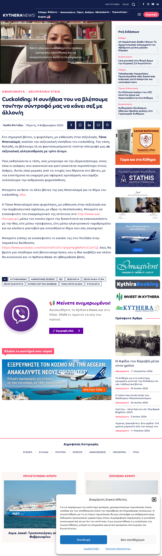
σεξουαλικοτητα (13, 284)
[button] (154, 500)
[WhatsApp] (80, 125)
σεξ (61, 279)
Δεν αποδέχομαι (132, 539)
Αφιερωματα (13, 91)
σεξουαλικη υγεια (94, 279)
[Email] (98, 125)
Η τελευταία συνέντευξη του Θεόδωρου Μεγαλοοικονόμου (133, 397)
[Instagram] (148, 4)
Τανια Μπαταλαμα (72, 284)
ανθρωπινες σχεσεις (43, 279)
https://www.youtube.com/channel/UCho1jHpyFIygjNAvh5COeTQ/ (50, 247)
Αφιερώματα (122, 371)
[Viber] (107, 125)
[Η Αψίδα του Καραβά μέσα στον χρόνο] (137, 340)
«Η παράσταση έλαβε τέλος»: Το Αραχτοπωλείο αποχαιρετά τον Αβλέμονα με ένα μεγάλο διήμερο (137, 46)
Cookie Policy (91, 548)
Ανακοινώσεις (125, 57)
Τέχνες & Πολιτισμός (128, 88)
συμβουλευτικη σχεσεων (42, 284)
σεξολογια (73, 279)
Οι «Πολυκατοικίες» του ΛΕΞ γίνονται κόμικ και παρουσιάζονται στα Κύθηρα (135, 95)
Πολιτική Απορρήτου (118, 548)
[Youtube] (153, 4)
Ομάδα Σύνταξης (13, 125)
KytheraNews (18, 279)
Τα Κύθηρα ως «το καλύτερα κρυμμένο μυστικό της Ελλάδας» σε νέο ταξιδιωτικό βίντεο (136, 381)
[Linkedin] (157, 4)
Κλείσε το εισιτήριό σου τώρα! (28, 351)
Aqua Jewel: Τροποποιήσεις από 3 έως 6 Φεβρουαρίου (40, 535)
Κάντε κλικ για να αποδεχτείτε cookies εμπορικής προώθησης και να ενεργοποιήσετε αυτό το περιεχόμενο (55, 52)
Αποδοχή (83, 539)
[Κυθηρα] (19, 15)
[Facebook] (143, 4)
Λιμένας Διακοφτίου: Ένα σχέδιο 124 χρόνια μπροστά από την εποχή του (137, 425)
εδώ (22, 194)
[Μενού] (138, 14)
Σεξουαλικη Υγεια (44, 91)
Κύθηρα (122, 38)
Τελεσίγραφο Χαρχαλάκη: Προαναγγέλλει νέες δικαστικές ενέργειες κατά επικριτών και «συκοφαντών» (136, 78)
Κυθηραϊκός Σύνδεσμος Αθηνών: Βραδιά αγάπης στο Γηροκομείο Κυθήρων (135, 111)
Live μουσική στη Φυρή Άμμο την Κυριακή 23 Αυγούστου (135, 62)
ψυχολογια (93, 284)
